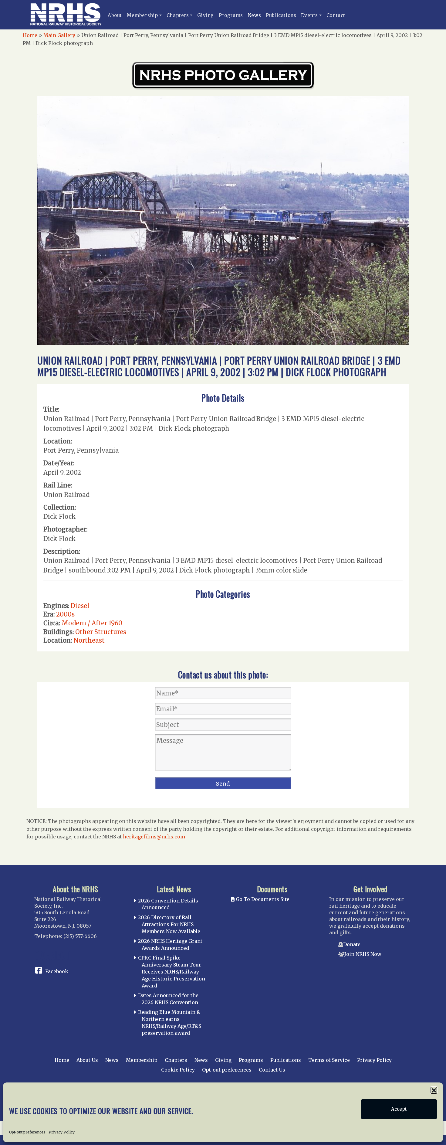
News (254, 15)
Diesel (80, 606)
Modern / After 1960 (92, 623)
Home (30, 35)
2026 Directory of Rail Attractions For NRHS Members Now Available (169, 924)
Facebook (56, 971)
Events (309, 15)
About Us (87, 1060)
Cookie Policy (178, 1070)
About (115, 15)
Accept (399, 1109)
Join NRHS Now (362, 954)
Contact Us (272, 1070)
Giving (205, 15)
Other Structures (100, 632)
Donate (351, 944)
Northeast (89, 640)
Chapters (178, 15)
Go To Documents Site (262, 899)
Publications (281, 15)
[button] (434, 1090)
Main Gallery (59, 35)
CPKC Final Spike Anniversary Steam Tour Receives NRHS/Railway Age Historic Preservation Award (171, 971)
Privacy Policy (62, 1132)
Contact (335, 15)
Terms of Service (329, 1060)
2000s (65, 614)
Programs (231, 15)
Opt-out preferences (27, 1132)
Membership (142, 15)
